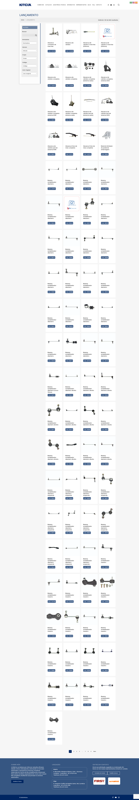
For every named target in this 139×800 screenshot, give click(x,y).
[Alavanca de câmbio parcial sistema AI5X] (107, 100)
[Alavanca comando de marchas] (54, 31)
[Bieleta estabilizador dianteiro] (54, 169)
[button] (17, 781)
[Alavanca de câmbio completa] (54, 66)
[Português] (131, 2)
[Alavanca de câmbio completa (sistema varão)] (89, 66)
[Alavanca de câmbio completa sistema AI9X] (54, 100)
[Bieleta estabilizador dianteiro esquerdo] (54, 479)
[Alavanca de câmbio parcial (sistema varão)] (89, 100)
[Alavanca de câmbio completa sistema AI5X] (107, 66)
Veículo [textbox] (25, 50)
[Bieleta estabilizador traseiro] (107, 548)
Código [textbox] (25, 66)
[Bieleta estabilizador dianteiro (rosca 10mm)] (54, 376)
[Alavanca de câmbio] (71, 31)
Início (22, 20)
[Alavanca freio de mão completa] (71, 135)
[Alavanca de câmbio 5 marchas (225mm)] (89, 31)
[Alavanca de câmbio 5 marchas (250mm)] (107, 31)
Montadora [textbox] (26, 43)
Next (94, 751)
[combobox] (29, 43)
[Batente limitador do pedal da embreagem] (107, 135)
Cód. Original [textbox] (27, 73)
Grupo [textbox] (25, 58)
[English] (133, 2)
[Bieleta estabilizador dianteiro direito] (71, 376)
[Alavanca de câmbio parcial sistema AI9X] (54, 135)
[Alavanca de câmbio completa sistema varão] (71, 100)
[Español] (136, 2)
